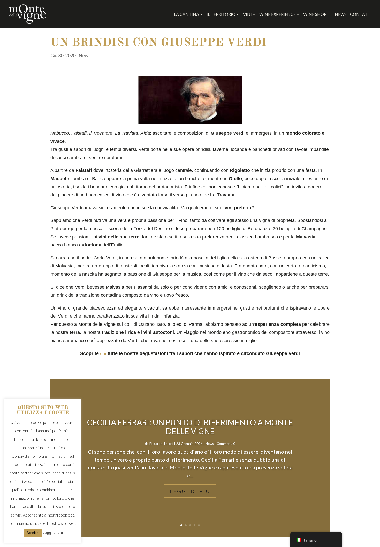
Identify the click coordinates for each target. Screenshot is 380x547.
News (341, 14)
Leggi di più (190, 491)
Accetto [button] (33, 532)
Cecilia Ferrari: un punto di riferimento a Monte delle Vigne (190, 427)
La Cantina (186, 14)
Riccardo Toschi (161, 444)
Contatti (361, 14)
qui (103, 353)
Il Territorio (221, 14)
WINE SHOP (317, 14)
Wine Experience (277, 14)
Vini (247, 14)
